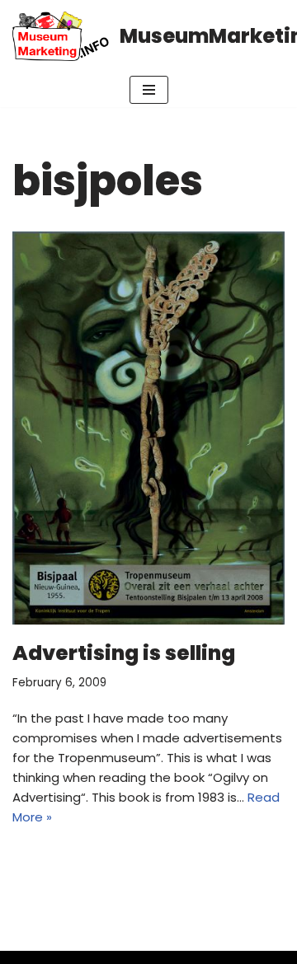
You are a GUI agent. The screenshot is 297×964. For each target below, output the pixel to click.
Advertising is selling (123, 653)
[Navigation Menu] (149, 90)
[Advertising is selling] (148, 428)
